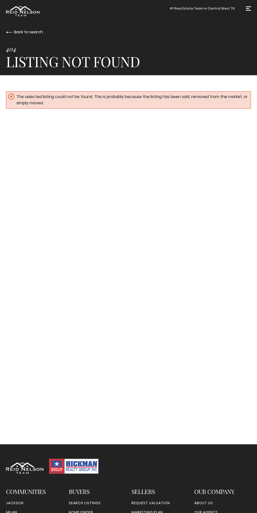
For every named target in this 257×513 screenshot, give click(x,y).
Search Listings (85, 502)
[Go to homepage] (31, 11)
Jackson (15, 502)
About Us (203, 502)
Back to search (28, 32)
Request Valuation (151, 502)
